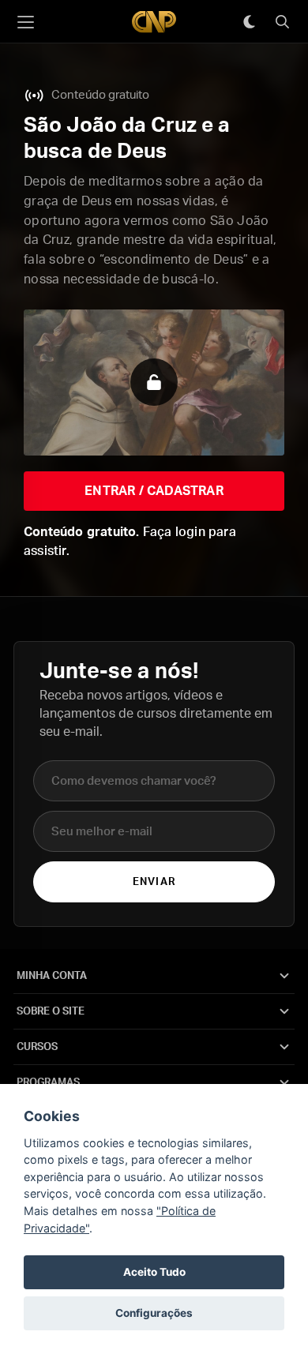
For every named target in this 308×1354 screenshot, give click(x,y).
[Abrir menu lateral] (25, 22)
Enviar (154, 882)
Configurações (154, 1313)
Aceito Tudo (154, 1272)
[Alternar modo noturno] (248, 22)
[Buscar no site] (282, 22)
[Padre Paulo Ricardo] (154, 21)
